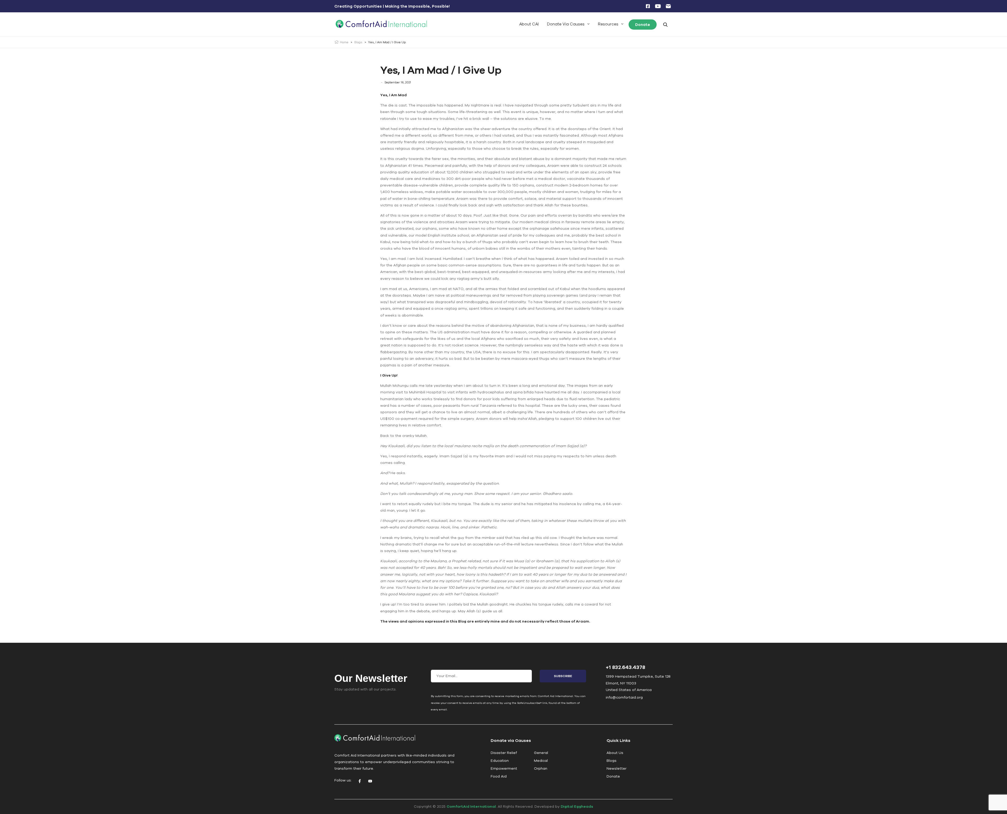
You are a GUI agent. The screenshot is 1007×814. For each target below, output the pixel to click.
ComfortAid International (471, 806)
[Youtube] (370, 781)
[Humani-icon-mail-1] (668, 6)
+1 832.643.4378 (625, 667)
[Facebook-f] (359, 781)
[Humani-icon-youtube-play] (658, 6)
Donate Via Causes (566, 24)
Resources (608, 24)
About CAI (529, 24)
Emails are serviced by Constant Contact (476, 709)
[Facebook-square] (647, 6)
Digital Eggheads (577, 806)
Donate (642, 24)
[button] (568, 24)
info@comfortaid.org (624, 697)
